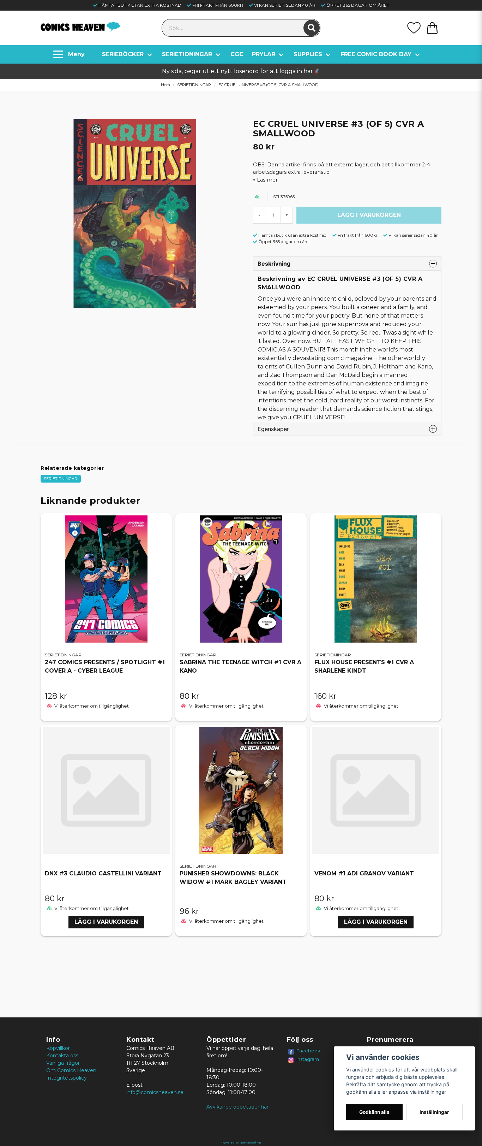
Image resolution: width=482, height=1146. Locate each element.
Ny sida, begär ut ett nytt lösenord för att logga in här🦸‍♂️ (241, 71)
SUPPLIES (308, 54)
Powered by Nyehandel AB (241, 1142)
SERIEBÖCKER (123, 54)
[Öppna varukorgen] (432, 28)
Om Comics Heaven (71, 1070)
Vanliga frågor (63, 1063)
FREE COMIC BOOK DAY (376, 54)
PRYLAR (263, 54)
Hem (165, 84)
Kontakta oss (62, 1055)
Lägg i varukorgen (106, 921)
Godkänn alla (374, 1112)
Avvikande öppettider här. (238, 1107)
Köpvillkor (58, 1048)
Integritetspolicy (66, 1078)
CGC (236, 54)
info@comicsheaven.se (154, 1092)
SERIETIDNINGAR (187, 54)
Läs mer (267, 180)
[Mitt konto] (414, 28)
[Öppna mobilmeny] (69, 54)
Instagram (307, 1059)
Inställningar (434, 1112)
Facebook (308, 1050)
